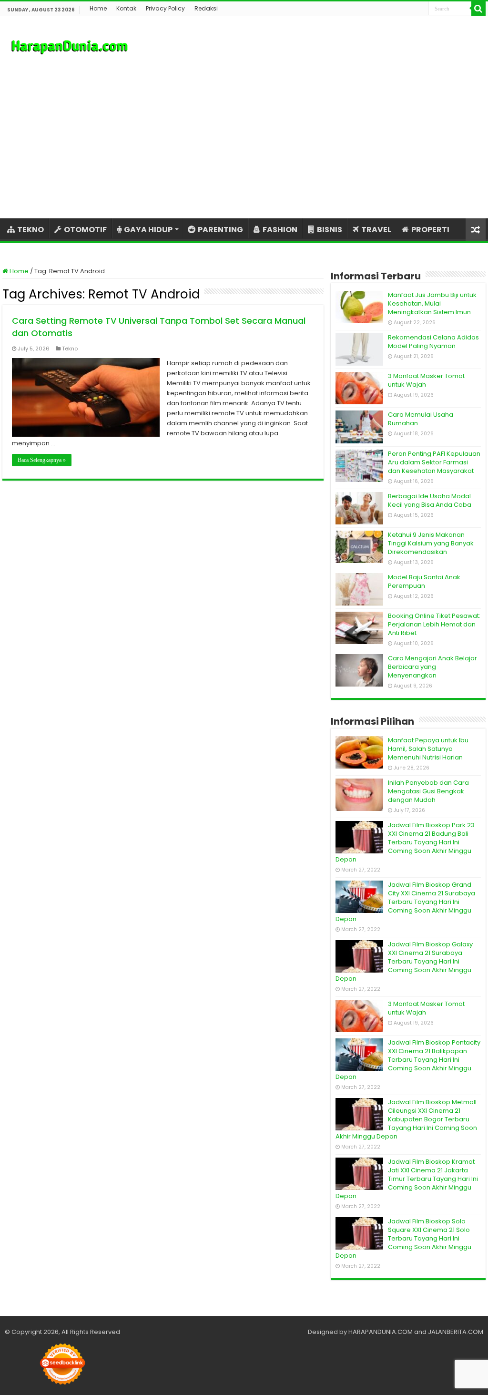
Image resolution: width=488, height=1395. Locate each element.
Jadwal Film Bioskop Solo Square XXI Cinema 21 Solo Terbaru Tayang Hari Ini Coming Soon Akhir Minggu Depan (403, 1238)
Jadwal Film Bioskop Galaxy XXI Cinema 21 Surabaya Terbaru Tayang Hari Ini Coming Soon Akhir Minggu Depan (404, 961)
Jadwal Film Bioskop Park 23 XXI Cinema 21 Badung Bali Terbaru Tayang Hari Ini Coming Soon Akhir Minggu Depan (405, 842)
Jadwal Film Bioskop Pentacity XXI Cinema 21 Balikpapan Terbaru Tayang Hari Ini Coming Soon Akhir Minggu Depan (408, 1059)
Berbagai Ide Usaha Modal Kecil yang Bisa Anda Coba (429, 500)
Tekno (70, 348)
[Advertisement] (244, 137)
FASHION (280, 229)
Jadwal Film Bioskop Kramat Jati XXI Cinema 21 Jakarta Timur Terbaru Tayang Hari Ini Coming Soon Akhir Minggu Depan (407, 1178)
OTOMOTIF (85, 229)
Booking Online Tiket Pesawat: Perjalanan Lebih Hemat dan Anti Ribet (434, 624)
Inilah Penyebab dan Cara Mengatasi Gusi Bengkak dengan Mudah (428, 791)
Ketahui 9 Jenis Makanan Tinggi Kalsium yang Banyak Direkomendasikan (431, 543)
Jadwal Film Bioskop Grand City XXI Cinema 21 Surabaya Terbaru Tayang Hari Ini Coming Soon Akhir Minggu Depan (405, 901)
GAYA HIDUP (148, 229)
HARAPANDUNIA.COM (380, 1331)
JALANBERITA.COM (455, 1331)
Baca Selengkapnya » (42, 460)
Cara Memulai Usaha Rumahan (420, 419)
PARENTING (220, 229)
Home (98, 8)
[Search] (478, 8)
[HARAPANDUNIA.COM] (69, 45)
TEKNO (30, 229)
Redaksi (206, 8)
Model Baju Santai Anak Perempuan (424, 581)
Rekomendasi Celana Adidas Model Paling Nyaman (433, 341)
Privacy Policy (165, 8)
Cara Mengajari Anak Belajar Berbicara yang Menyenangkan (432, 667)
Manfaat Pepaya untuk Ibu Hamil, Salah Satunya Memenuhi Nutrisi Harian (428, 749)
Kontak (126, 8)
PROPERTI (430, 229)
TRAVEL (376, 229)
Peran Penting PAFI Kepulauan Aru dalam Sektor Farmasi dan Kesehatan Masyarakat (434, 462)
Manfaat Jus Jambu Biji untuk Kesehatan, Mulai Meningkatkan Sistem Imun (432, 303)
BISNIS (329, 229)
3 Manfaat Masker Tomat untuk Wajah (426, 380)
